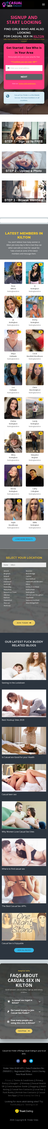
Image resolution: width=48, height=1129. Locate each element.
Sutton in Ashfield (32, 600)
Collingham (35, 491)
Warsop (7, 603)
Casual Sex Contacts (22, 1089)
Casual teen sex (9, 794)
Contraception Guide (17, 1086)
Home (6, 565)
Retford (6, 597)
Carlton (28, 576)
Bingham (35, 458)
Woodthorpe (13, 525)
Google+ (14, 1083)
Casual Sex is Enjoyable (13, 943)
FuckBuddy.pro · (17, 1104)
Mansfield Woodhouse (35, 356)
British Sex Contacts (26, 1092)
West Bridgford (34, 390)
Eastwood (7, 581)
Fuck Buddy (8, 1092)
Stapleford (8, 600)
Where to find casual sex (13, 869)
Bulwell (6, 576)
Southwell (29, 597)
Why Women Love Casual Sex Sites (18, 831)
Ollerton (7, 595)
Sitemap (25, 1083)
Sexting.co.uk (31, 1104)
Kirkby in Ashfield (32, 587)
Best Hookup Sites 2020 (13, 720)
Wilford (13, 289)
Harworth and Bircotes (34, 581)
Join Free (22, 1031)
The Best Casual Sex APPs (14, 906)
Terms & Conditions (24, 1080)
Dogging (34, 1086)
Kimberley (7, 587)
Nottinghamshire (13, 291)
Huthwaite (13, 356)
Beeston (29, 571)
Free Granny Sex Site (28, 1095)
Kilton (13, 565)
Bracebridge (30, 573)
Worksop (7, 605)
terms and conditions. (27, 83)
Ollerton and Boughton (34, 595)
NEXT (24, 76)
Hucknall (7, 584)
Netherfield (30, 589)
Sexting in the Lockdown (13, 682)
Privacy (8, 1080)
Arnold (6, 571)
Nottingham (35, 289)
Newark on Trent (10, 592)
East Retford (30, 579)
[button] (24, 1001)
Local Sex (38, 1089)
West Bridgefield (32, 603)
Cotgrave (7, 579)
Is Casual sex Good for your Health (18, 757)
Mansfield (7, 589)
